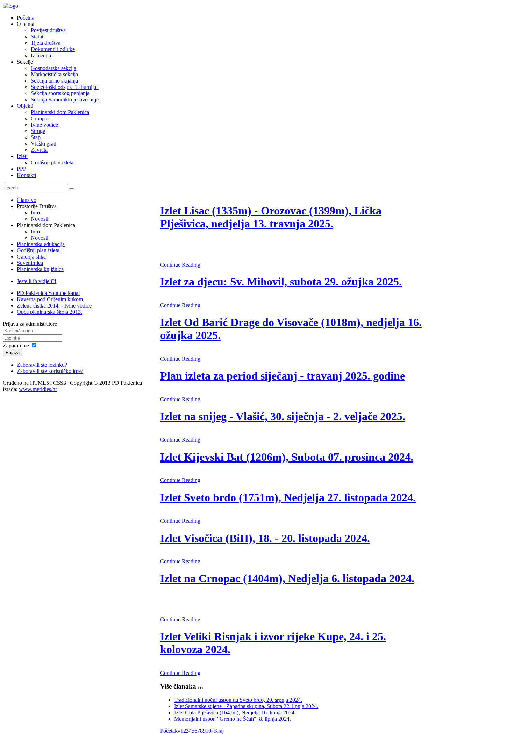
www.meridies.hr (38, 389)
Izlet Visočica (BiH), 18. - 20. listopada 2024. (265, 538)
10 (208, 731)
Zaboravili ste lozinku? (42, 365)
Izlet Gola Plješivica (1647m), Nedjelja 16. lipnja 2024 (234, 712)
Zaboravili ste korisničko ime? (50, 371)
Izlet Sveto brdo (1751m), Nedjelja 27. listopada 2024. (288, 497)
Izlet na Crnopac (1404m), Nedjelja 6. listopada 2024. (287, 578)
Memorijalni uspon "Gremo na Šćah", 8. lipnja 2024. (232, 719)
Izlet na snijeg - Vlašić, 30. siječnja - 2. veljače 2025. (282, 416)
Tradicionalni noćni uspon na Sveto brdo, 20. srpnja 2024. (238, 700)
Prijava (13, 352)
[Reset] (71, 189)
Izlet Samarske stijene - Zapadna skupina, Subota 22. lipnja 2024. (246, 706)
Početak (169, 731)
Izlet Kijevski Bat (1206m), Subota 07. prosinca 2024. (286, 457)
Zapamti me (16, 345)
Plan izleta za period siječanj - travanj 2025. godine (282, 375)
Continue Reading (180, 265)
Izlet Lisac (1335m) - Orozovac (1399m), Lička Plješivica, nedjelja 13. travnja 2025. (270, 217)
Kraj (219, 731)
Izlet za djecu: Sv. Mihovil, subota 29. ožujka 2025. (281, 281)
